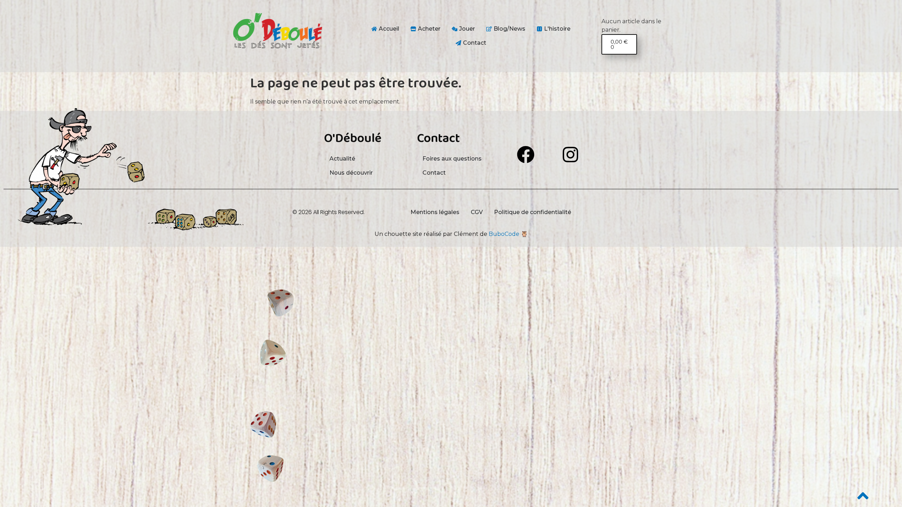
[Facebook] (526, 154)
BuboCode (504, 234)
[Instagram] (570, 154)
